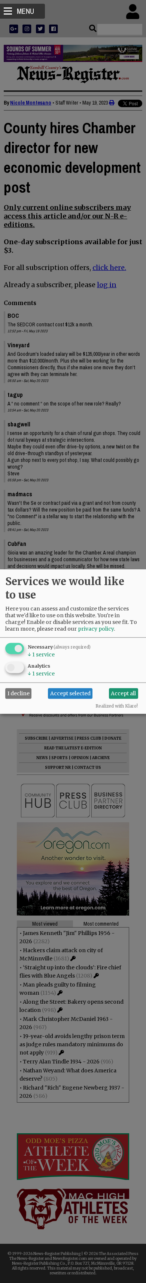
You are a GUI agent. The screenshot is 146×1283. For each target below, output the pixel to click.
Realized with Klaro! (116, 705)
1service (41, 654)
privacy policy (96, 628)
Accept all (123, 693)
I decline (18, 693)
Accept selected (70, 693)
